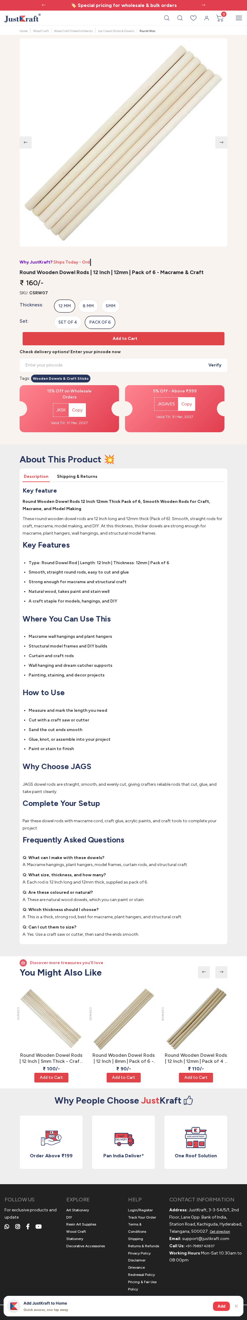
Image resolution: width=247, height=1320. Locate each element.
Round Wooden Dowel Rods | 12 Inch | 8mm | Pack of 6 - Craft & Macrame (123, 1058)
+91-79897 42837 (200, 1246)
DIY (69, 1217)
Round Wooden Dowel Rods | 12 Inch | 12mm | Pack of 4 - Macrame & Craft (196, 1058)
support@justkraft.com (205, 1238)
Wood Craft (41, 31)
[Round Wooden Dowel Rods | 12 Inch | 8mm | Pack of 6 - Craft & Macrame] (123, 1019)
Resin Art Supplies (81, 1224)
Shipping (135, 1239)
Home (24, 31)
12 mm (64, 305)
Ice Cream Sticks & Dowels (116, 31)
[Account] (206, 18)
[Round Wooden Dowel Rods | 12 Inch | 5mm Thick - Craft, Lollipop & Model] (51, 1019)
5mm (110, 305)
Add (221, 1306)
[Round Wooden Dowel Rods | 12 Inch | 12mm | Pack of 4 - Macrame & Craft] (195, 1019)
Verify (214, 365)
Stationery (74, 1239)
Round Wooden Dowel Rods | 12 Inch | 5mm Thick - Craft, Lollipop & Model (51, 1058)
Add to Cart (125, 338)
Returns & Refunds (143, 1246)
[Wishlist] (193, 18)
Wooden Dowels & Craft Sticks (61, 378)
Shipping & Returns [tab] (77, 476)
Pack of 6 (100, 322)
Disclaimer (136, 1260)
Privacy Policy (139, 1253)
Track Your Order (142, 1217)
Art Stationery (77, 1210)
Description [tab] (36, 476)
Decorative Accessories (85, 1246)
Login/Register (140, 1210)
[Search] (166, 18)
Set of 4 (67, 322)
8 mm (88, 305)
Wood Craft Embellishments (73, 31)
